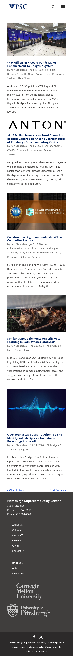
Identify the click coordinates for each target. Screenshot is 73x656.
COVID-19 (12, 150)
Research (55, 252)
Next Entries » (58, 490)
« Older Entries (15, 490)
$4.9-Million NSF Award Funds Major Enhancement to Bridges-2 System (31, 64)
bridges (51, 69)
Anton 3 (58, 145)
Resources (58, 74)
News (31, 74)
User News (24, 78)
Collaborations (15, 248)
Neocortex (18, 573)
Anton (48, 145)
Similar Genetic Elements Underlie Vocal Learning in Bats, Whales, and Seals (34, 340)
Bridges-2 (12, 74)
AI (46, 244)
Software (25, 257)
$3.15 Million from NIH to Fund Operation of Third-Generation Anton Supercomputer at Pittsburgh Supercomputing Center (36, 139)
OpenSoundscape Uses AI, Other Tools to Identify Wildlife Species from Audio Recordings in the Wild (34, 438)
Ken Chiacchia (19, 69)
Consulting (31, 248)
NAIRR (23, 74)
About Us (17, 524)
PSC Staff (17, 535)
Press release (43, 74)
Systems (12, 78)
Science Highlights (17, 449)
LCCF (21, 252)
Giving (15, 545)
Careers (16, 540)
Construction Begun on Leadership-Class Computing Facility (34, 238)
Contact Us (18, 551)
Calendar (17, 530)
